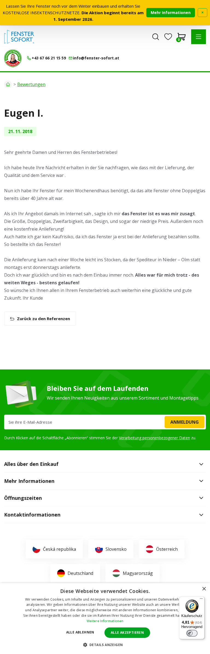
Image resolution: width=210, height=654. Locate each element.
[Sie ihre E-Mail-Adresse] (105, 422)
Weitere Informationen (105, 621)
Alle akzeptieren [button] (127, 632)
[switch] (191, 633)
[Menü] (201, 599)
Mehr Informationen (171, 12)
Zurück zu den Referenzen (43, 318)
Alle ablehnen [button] (80, 632)
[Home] (8, 84)
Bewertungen (31, 84)
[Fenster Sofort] (19, 37)
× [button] (204, 589)
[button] (198, 36)
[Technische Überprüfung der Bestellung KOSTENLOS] (13, 58)
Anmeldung (184, 422)
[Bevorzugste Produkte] (168, 37)
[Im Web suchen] (155, 36)
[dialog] (105, 618)
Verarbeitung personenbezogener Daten (154, 437)
